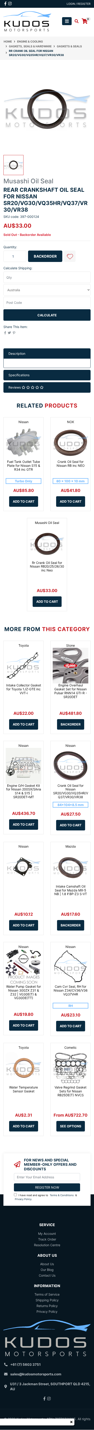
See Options (70, 1126)
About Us (47, 1264)
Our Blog (47, 1270)
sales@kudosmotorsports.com (35, 1374)
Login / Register (79, 3)
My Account (47, 1233)
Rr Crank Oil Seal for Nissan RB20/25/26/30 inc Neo (47, 566)
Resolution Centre (47, 1245)
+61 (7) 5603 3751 (25, 1364)
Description (16, 353)
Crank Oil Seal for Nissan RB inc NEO (71, 463)
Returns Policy (47, 1306)
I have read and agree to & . (46, 1197)
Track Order (47, 1239)
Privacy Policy (23, 1199)
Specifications (18, 375)
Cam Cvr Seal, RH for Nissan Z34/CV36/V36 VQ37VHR (71, 990)
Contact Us (47, 1275)
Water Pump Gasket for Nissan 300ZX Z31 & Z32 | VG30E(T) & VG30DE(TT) (23, 992)
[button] (70, 256)
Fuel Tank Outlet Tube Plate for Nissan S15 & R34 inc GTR (23, 465)
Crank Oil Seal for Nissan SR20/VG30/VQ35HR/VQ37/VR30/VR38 (70, 791)
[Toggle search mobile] (75, 21)
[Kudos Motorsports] (27, 21)
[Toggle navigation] (67, 21)
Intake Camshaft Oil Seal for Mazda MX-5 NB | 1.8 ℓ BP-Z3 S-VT (70, 890)
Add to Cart (23, 501)
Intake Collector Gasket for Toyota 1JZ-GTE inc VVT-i (23, 689)
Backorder (45, 256)
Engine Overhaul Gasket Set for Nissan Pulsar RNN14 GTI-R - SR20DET (70, 691)
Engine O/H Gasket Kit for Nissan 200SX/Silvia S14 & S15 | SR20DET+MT (23, 791)
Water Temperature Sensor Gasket (23, 1089)
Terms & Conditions (62, 1195)
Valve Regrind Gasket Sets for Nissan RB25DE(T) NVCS (70, 1091)
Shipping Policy (47, 1300)
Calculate (47, 315)
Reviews (15, 387)
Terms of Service (47, 1294)
